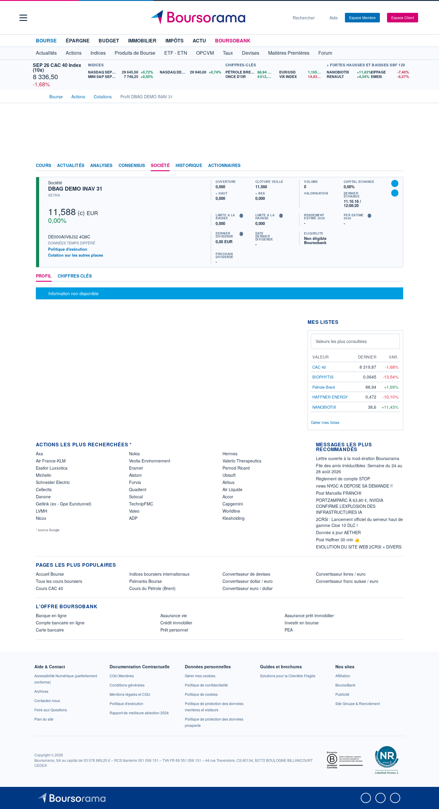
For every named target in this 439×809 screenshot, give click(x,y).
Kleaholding (233, 518)
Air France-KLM (51, 461)
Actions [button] (74, 52)
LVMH (41, 511)
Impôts (174, 40)
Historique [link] (189, 165)
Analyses (101, 165)
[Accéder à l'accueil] (38, 96)
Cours (43, 165)
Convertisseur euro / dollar (247, 588)
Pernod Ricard (236, 468)
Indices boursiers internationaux (159, 574)
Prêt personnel (174, 630)
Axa (39, 453)
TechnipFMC (141, 504)
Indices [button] (98, 52)
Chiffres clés (75, 276)
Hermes (229, 453)
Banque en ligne (51, 615)
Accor (227, 497)
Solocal (136, 497)
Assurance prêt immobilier (309, 615)
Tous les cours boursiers (59, 581)
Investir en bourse (302, 623)
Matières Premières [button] (288, 52)
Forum (325, 52)
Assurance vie (173, 615)
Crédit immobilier (176, 623)
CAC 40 (319, 367)
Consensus (132, 165)
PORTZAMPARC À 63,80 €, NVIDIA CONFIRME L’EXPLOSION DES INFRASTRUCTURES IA (349, 506)
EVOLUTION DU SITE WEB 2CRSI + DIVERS (358, 547)
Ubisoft (229, 475)
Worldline (231, 511)
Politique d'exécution (67, 249)
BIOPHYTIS (323, 377)
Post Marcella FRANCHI (338, 493)
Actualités (70, 165)
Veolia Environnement (149, 461)
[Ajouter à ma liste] (395, 193)
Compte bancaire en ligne (60, 623)
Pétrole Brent (323, 387)
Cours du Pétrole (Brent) (152, 588)
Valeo (134, 511)
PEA (289, 630)
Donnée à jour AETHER (338, 532)
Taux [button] (228, 52)
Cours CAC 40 (49, 588)
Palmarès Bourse (145, 581)
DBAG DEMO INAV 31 (75, 188)
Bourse (46, 40)
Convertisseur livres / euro (341, 574)
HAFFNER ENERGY (330, 397)
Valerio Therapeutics (241, 461)
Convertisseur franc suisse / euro (347, 581)
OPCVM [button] (205, 52)
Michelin (43, 475)
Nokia (134, 453)
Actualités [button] (46, 52)
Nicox (41, 518)
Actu (199, 40)
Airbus (228, 482)
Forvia (135, 482)
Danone (43, 497)
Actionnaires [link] (224, 165)
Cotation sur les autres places (75, 255)
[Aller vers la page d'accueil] (217, 17)
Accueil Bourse (50, 574)
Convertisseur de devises (246, 574)
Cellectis (44, 489)
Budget (109, 40)
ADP (133, 518)
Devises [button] (250, 52)
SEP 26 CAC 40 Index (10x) (57, 67)
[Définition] (241, 216)
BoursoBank (233, 40)
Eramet (136, 468)
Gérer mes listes (325, 422)
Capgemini (232, 504)
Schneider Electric (53, 482)
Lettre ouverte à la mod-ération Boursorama (357, 458)
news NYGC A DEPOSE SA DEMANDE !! (354, 486)
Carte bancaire (50, 630)
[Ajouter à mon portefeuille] (395, 183)
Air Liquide (232, 489)
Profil (44, 276)
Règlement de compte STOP (343, 479)
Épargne (78, 40)
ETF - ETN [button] (175, 52)
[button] (23, 17)
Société (160, 165)
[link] (41, 691)
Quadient (137, 489)
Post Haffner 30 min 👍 (338, 540)
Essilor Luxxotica (51, 468)
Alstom (135, 475)
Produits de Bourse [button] (135, 52)
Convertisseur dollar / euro (247, 581)
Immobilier (142, 40)
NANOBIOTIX (324, 407)
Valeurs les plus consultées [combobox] (341, 341)
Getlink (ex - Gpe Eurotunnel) (63, 504)
